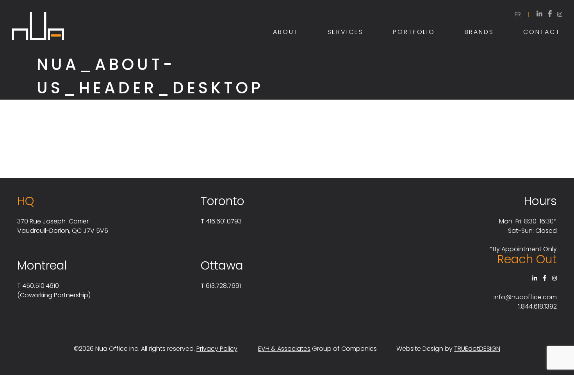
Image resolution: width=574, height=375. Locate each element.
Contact (541, 31)
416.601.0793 (224, 221)
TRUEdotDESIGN (477, 348)
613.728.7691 (223, 285)
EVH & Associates (284, 348)
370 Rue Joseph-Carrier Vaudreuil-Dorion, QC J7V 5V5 (62, 226)
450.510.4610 (40, 285)
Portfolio (414, 31)
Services (346, 31)
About (285, 31)
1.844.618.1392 (537, 306)
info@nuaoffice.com (525, 297)
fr (518, 14)
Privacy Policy (216, 348)
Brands (479, 31)
